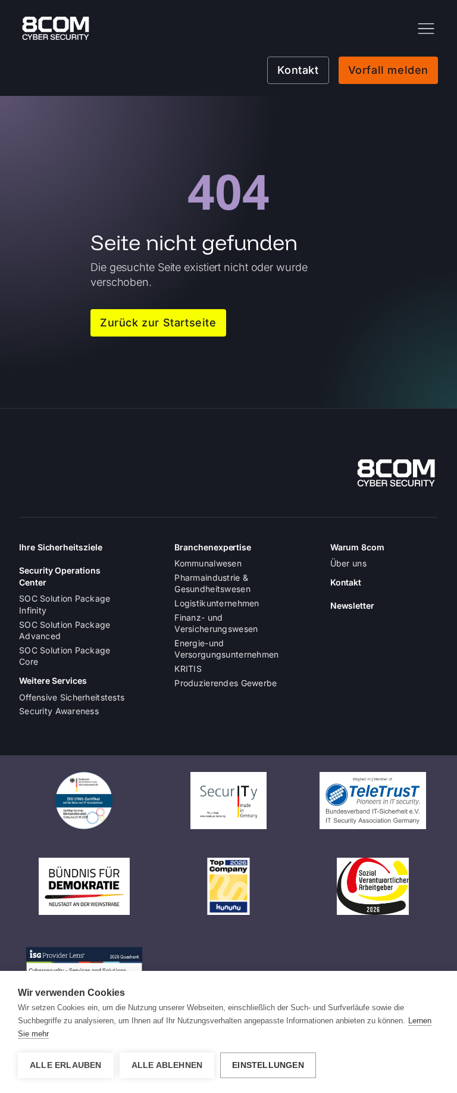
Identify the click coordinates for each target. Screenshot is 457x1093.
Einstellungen (268, 1065)
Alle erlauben (66, 1065)
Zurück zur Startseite (158, 322)
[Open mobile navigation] (426, 29)
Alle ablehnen (167, 1065)
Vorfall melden (388, 70)
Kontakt (297, 70)
